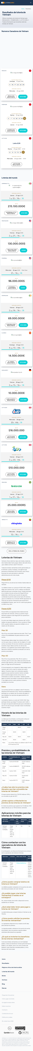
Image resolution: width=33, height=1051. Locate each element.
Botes (4, 976)
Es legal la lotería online (8, 1002)
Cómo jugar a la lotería (8, 999)
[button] (30, 2)
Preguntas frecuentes (8, 995)
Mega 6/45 (6, 579)
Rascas (4, 988)
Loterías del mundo (8, 971)
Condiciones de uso (7, 1013)
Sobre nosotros (6, 1006)
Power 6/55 (6, 609)
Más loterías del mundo (16, 551)
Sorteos (4, 980)
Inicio (22, 8)
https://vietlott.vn (21, 863)
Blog (3, 984)
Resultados (5, 963)
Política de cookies (7, 1017)
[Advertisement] (16, 50)
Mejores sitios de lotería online (12, 967)
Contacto (4, 1010)
